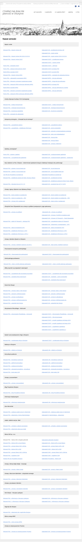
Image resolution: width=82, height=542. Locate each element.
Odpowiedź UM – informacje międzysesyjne (53, 402)
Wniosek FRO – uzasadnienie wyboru (12, 125)
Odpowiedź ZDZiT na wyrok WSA (50, 72)
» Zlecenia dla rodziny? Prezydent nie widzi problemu (15, 3)
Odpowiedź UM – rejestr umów (50, 53)
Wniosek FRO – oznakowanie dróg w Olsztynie (15, 340)
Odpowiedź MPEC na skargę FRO (50, 84)
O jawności (48, 12)
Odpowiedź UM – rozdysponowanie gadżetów (54, 154)
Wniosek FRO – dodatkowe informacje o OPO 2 (15, 234)
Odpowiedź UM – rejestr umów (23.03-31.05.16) (54, 56)
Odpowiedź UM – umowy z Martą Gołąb (52, 469)
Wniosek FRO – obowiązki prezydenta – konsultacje (16, 369)
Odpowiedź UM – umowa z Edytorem (51, 143)
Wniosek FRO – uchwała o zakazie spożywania (15, 426)
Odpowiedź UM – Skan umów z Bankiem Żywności (55, 244)
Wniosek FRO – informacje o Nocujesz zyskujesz (16, 498)
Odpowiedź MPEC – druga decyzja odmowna (53, 81)
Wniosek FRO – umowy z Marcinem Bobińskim (15, 479)
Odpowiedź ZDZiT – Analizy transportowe (53, 104)
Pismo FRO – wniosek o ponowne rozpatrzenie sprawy (17, 90)
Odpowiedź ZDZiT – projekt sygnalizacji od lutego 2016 (56, 320)
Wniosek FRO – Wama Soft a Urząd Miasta (14, 443)
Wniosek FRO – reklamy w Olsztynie (12, 350)
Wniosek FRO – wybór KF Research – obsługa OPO (16, 221)
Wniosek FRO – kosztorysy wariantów (13, 111)
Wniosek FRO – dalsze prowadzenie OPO (14, 227)
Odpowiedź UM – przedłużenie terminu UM (53, 50)
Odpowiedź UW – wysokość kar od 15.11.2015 (54, 184)
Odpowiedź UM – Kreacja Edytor (50, 140)
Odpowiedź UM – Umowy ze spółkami (52, 212)
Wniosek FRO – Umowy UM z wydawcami (14, 201)
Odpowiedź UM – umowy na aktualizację (52, 297)
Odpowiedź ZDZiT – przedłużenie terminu (52, 59)
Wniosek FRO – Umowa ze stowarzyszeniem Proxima (17, 531)
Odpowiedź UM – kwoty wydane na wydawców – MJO (56, 198)
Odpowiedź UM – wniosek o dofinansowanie (53, 294)
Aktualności (38, 12)
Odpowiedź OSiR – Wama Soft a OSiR (51, 449)
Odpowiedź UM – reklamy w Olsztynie (52, 350)
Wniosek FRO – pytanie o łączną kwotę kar (14, 168)
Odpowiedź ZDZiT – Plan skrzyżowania (52, 317)
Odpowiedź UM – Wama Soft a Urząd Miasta (53, 443)
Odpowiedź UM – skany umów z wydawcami (53, 201)
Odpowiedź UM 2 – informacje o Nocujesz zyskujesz (55, 501)
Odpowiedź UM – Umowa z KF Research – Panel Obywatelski (58, 218)
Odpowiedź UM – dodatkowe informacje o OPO (54, 230)
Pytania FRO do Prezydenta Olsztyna (12, 458)
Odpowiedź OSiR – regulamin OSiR (51, 455)
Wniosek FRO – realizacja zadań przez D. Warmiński (16, 412)
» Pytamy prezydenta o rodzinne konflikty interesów (42, 3)
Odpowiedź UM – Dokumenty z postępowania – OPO (56, 224)
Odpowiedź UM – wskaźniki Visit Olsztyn (52, 303)
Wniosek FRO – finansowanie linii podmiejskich (16, 254)
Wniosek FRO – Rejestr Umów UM (12, 50)
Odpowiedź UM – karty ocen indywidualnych (53, 134)
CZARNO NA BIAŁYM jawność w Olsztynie (13, 12)
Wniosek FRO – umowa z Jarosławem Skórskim (15, 488)
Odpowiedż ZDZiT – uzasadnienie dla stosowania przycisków (57, 273)
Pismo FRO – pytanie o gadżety (11, 154)
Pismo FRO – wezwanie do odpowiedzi (13, 114)
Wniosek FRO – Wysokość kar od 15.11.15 (14, 184)
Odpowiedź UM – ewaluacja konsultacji (52, 366)
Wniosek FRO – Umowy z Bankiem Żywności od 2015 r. (17, 244)
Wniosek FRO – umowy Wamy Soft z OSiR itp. (15, 452)
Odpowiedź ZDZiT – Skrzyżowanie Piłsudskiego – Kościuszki (57, 314)
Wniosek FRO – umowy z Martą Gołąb (13, 469)
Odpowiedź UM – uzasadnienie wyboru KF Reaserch (55, 221)
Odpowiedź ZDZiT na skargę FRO (50, 69)
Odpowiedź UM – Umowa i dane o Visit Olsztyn (54, 290)
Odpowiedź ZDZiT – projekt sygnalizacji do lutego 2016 (56, 323)
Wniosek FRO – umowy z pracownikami (13, 383)
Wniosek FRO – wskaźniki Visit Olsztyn (13, 303)
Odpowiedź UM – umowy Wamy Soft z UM (53, 446)
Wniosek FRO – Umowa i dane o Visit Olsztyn (15, 290)
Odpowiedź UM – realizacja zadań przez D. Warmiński (56, 412)
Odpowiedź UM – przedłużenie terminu (52, 178)
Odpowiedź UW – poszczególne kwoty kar (53, 171)
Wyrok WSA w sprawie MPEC (10, 87)
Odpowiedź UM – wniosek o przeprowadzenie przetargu (56, 131)
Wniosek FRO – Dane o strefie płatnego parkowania (17, 264)
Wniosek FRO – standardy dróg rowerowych (14, 276)
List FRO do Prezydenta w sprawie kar (13, 174)
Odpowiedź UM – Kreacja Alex (49, 137)
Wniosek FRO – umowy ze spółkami (12, 212)
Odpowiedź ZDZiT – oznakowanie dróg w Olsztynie (55, 340)
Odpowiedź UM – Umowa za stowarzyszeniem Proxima (56, 531)
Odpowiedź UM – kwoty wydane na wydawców (54, 195)
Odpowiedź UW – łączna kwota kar (51, 168)
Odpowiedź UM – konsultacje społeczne (52, 359)
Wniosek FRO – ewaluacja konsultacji (13, 366)
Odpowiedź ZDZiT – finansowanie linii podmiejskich (55, 254)
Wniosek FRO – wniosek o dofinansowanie (14, 294)
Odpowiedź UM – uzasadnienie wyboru (52, 125)
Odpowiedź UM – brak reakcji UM (50, 372)
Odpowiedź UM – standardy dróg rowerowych (54, 280)
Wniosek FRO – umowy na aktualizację (13, 297)
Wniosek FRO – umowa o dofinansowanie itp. (15, 300)
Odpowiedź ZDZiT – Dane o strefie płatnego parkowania (57, 264)
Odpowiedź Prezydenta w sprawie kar (51, 174)
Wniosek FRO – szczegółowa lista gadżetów (14, 157)
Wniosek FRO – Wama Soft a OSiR (12, 449)
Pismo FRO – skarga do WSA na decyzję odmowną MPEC (18, 84)
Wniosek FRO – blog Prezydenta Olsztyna (14, 392)
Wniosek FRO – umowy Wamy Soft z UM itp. (14, 446)
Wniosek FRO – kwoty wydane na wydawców (15, 195)
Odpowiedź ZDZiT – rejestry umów (51, 62)
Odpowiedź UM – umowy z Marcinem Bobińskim (54, 479)
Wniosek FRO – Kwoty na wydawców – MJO (14, 198)
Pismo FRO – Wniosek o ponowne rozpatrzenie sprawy (17, 81)
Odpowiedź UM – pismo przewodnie (51, 128)
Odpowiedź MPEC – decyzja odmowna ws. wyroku (55, 87)
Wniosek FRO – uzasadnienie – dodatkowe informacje (17, 128)
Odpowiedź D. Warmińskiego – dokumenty (53, 415)
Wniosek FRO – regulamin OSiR (11, 455)
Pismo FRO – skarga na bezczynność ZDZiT (14, 69)
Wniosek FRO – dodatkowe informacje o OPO (15, 230)
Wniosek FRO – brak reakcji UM (11, 372)
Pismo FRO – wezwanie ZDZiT (11, 65)
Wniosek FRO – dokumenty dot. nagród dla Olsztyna (16, 512)
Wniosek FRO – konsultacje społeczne (13, 359)
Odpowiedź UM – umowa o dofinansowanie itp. (54, 300)
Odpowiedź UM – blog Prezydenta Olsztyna (53, 392)
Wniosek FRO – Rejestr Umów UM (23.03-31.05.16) (16, 56)
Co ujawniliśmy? (60, 12)
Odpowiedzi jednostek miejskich (50, 440)
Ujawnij (70, 12)
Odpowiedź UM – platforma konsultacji (52, 363)
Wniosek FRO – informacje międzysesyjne (14, 402)
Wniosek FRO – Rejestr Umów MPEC (12, 75)
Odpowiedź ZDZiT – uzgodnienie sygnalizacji (53, 326)
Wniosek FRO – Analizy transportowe (13, 104)
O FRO (77, 12)
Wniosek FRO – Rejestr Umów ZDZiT (13, 59)
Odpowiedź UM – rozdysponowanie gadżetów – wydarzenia (57, 157)
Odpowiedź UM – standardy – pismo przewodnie (54, 276)
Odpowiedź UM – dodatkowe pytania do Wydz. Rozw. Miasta (57, 181)
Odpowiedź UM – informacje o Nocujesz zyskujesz (55, 498)
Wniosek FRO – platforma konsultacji (13, 363)
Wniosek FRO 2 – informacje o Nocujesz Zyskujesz (16, 501)
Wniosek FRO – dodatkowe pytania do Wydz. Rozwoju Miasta (19, 178)
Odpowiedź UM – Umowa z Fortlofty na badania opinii (56, 215)
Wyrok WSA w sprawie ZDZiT (10, 72)
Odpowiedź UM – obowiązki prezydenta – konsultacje (56, 369)
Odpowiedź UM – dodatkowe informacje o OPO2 (54, 234)
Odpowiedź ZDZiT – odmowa (49, 65)
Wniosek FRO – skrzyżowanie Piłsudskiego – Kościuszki (17, 314)
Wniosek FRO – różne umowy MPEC (12, 522)
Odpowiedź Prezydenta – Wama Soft (51, 458)
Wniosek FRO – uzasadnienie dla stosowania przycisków (17, 273)
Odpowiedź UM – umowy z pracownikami (53, 383)
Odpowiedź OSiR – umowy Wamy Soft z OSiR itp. (54, 452)
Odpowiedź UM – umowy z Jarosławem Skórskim (54, 488)
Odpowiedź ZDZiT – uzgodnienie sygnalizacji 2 (54, 329)
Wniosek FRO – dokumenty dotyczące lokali (14, 429)
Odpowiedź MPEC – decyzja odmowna (52, 78)
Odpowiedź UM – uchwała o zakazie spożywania (54, 426)
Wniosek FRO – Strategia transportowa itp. (14, 108)
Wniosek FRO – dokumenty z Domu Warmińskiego (16, 415)
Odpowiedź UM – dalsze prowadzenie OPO (53, 227)
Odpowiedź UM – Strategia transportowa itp (53, 108)
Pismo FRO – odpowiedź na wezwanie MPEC (15, 78)
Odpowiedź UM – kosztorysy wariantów (52, 111)
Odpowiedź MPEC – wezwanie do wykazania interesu (55, 75)
